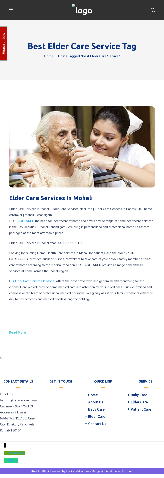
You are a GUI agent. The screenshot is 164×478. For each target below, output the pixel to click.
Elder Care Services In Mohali (51, 197)
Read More (17, 332)
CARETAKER (24, 221)
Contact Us (97, 424)
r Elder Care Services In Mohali (34, 281)
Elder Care (96, 416)
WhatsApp (17, 453)
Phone (13, 460)
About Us (95, 402)
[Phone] (6, 460)
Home (48, 56)
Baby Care (96, 409)
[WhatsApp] (6, 453)
